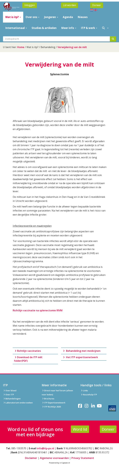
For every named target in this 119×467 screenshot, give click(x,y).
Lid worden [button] (69, 5)
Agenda (68, 17)
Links (85, 390)
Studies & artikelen (44, 28)
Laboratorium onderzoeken (19, 402)
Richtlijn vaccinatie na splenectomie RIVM (37, 310)
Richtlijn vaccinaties (29, 351)
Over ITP (9, 394)
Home (20, 47)
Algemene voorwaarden (54, 458)
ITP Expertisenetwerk (54, 402)
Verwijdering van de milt (72, 47)
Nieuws (83, 17)
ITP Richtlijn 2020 (52, 406)
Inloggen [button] (29, 5)
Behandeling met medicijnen (83, 351)
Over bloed (10, 390)
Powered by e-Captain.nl (59, 463)
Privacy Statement (82, 458)
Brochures (49, 398)
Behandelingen (13, 398)
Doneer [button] (96, 5)
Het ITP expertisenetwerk (81, 357)
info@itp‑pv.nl (45, 448)
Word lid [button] (80, 429)
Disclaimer (31, 458)
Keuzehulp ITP (90, 394)
